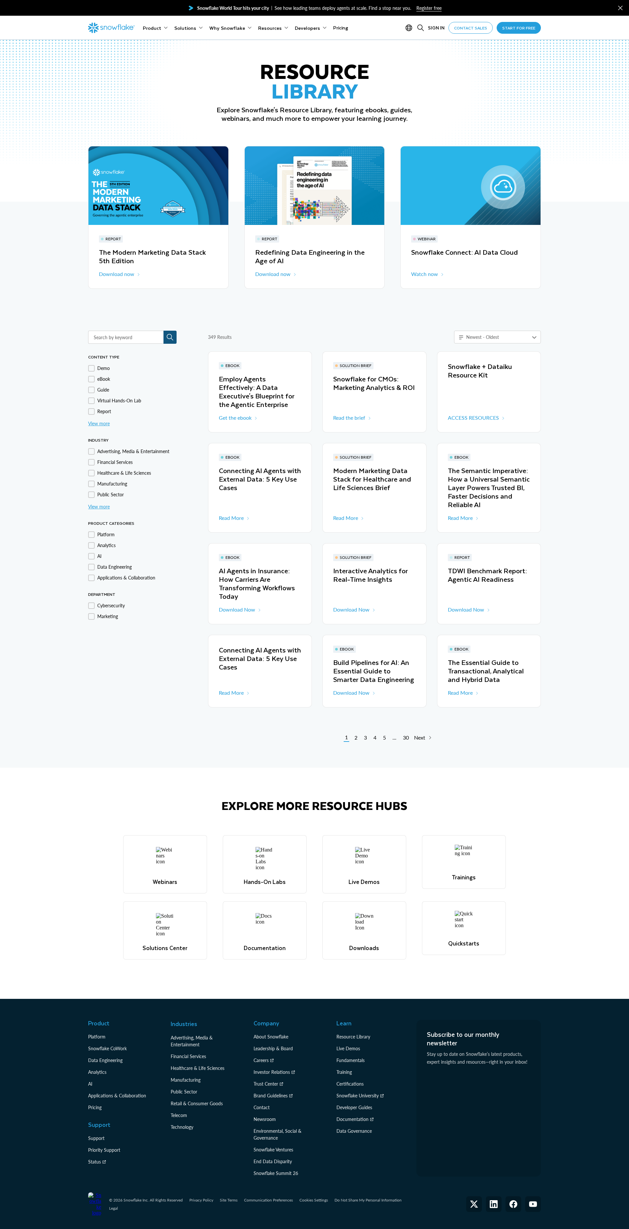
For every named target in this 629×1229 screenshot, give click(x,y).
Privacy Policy (201, 1200)
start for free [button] (518, 28)
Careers (261, 1060)
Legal (113, 1208)
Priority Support (104, 1150)
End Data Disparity (273, 1161)
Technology (182, 1127)
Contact (262, 1107)
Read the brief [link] (349, 417)
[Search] (420, 28)
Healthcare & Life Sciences (197, 1068)
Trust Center (266, 1084)
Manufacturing (185, 1080)
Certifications (350, 1084)
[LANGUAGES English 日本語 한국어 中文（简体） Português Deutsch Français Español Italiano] (410, 28)
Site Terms (229, 1200)
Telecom (179, 1115)
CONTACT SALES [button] (470, 28)
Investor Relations (272, 1072)
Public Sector (184, 1091)
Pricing (95, 1107)
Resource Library (353, 1036)
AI (90, 1084)
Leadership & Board (273, 1048)
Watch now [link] (424, 274)
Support (96, 1138)
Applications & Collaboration (117, 1095)
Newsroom (265, 1119)
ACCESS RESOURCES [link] (473, 417)
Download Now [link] (237, 609)
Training (344, 1072)
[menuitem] (155, 28)
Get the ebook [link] (235, 417)
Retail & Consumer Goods (197, 1103)
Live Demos (348, 1048)
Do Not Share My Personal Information (368, 1200)
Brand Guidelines (271, 1095)
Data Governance (354, 1131)
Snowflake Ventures (273, 1149)
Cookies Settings (313, 1200)
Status (94, 1162)
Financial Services (188, 1056)
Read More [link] (231, 518)
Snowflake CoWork (107, 1048)
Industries (184, 1023)
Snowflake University (357, 1095)
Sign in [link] (436, 27)
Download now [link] (116, 274)
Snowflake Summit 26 (276, 1173)
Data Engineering (105, 1060)
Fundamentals (350, 1060)
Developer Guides (354, 1107)
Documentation (352, 1119)
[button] (620, 8)
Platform (96, 1036)
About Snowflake (271, 1036)
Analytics (97, 1072)
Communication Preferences (268, 1200)
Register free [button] (429, 8)
